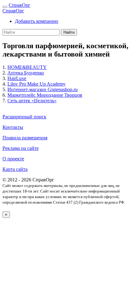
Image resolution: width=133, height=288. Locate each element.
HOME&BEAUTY (27, 67)
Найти (69, 32)
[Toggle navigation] (4, 7)
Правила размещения (24, 137)
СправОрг (19, 5)
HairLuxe (16, 78)
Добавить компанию (36, 21)
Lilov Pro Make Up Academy (36, 84)
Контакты (12, 127)
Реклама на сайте (20, 148)
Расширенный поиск (24, 116)
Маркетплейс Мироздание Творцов (44, 95)
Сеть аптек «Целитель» (32, 100)
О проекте (13, 158)
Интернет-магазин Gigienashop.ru (42, 89)
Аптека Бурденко (25, 72)
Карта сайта (15, 169)
